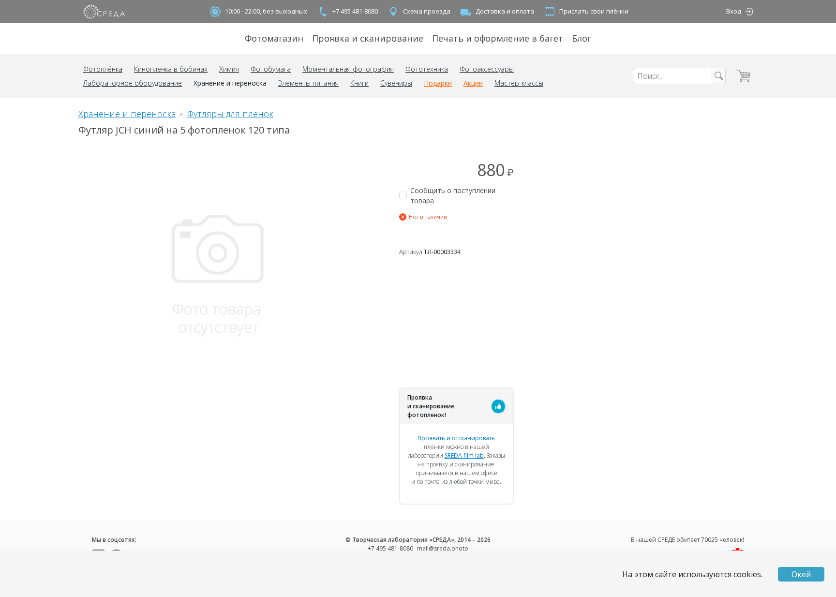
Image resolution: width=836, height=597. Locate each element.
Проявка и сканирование (367, 38)
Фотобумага (271, 69)
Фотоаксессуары (487, 69)
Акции (473, 83)
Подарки (438, 83)
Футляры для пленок (230, 113)
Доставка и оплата (505, 11)
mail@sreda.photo (442, 548)
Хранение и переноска (230, 83)
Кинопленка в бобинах (171, 69)
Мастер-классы (518, 83)
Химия (229, 69)
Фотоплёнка (102, 69)
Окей (801, 574)
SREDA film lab (464, 455)
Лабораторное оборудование (132, 83)
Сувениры (396, 83)
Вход (733, 11)
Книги (359, 83)
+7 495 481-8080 (355, 11)
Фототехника (426, 69)
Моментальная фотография (348, 69)
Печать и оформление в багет (497, 38)
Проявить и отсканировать (456, 438)
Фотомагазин (274, 38)
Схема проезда (426, 11)
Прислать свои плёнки (593, 11)
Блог (581, 38)
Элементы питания (308, 83)
